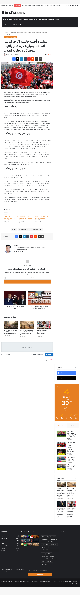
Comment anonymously (38, 354)
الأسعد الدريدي (52, 536)
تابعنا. (62, 531)
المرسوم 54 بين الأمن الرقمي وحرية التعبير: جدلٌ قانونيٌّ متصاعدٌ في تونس (11, 218)
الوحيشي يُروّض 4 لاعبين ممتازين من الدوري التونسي (71, 459)
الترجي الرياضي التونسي (47, 541)
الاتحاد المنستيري (45, 539)
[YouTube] (22, 252)
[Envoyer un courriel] (11, 54)
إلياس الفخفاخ (45, 536)
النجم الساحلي (45, 547)
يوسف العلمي (44, 564)
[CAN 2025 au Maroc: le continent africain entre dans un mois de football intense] (24, 544)
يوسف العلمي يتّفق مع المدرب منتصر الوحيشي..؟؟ (71, 466)
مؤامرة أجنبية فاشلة (25, 229)
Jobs (36, 20)
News (10, 20)
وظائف (3, 550)
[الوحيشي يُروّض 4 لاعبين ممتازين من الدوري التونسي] (61, 459)
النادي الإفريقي (45, 544)
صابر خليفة (52, 556)
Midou (7, 54)
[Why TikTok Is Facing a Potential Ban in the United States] (30, 536)
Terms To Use (68, 581)
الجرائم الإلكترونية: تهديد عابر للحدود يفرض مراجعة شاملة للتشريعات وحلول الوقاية (25, 218)
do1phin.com (46, 581)
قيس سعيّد (54, 558)
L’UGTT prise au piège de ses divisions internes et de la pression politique (10, 332)
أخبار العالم (44, 32)
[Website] (15, 252)
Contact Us (44, 20)
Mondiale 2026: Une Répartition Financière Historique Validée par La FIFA (40, 5)
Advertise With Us (53, 20)
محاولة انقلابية (37, 229)
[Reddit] (32, 59)
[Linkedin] (21, 59)
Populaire (61, 426)
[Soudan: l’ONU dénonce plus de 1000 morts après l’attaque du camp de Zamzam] (27, 325)
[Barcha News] (13, 12)
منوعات (4, 548)
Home (4, 20)
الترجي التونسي (54, 539)
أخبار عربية (13, 37)
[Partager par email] (36, 59)
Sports (16, 20)
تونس (14, 229)
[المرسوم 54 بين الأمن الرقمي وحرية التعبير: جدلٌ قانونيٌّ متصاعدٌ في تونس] (30, 540)
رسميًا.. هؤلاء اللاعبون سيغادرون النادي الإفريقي (71, 451)
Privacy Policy (61, 581)
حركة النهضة (48, 553)
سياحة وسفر (5, 545)
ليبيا (43, 561)
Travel (31, 20)
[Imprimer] (40, 59)
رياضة (3, 543)
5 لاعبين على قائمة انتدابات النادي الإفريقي (71, 444)
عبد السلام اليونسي (46, 558)
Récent (73, 426)
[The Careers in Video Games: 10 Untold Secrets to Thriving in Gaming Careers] (24, 536)
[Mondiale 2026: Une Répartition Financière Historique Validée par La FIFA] (61, 504)
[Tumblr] (25, 59)
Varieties (25, 20)
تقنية (3, 540)
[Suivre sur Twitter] (10, 54)
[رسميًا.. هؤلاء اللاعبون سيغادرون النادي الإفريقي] (61, 452)
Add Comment (49, 354)
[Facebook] (14, 59)
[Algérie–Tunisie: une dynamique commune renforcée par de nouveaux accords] (44, 325)
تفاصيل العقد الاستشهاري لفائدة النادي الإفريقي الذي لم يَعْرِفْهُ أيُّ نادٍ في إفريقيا (71, 435)
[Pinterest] (29, 59)
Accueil (6, 32)
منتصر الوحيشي (49, 561)
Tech (20, 20)
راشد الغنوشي (45, 556)
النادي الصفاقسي (53, 544)
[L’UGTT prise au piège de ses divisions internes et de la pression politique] (11, 325)
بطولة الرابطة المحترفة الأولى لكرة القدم (49, 550)
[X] (17, 59)
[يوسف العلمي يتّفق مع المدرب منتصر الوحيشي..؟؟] (61, 467)
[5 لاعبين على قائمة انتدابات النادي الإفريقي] (61, 444)
